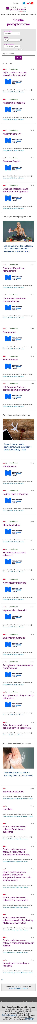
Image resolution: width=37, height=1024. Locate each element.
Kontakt (28, 1001)
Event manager (10, 359)
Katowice (23, 14)
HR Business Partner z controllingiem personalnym (16, 388)
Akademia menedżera (14, 102)
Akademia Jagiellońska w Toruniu (13, 735)
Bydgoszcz (8, 14)
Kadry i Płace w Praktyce (15, 494)
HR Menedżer (10, 466)
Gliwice (18, 14)
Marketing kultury (11, 525)
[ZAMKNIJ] (29, 1019)
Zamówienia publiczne (14, 637)
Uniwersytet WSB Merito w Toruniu (13, 92)
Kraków (31, 14)
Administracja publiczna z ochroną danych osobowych (17, 726)
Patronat (34, 1001)
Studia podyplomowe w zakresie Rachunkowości (15, 898)
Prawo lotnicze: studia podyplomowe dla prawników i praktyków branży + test (17, 447)
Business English (11, 161)
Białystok (3, 14)
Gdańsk (14, 14)
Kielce (27, 14)
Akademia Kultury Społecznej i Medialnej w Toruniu (18, 798)
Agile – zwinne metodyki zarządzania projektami (15, 74)
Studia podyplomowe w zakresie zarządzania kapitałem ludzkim (18, 943)
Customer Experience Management (13, 269)
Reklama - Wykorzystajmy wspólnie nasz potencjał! (12, 1001)
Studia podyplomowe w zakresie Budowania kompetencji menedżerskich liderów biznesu (17, 876)
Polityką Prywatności (9, 1015)
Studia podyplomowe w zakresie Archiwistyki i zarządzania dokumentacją (16, 852)
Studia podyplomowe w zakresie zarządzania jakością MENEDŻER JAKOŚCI (18, 920)
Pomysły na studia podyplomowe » (17, 217)
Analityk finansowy (12, 134)
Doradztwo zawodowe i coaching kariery (14, 299)
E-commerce (9, 332)
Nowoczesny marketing (14, 582)
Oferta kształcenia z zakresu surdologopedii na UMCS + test (18, 774)
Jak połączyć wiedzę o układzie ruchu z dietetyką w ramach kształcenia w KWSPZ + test (18, 249)
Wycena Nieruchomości (14, 610)
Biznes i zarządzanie (13, 791)
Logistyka (7, 809)
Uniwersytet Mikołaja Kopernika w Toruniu (15, 839)
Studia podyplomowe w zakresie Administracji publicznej (14, 829)
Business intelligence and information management (15, 190)
